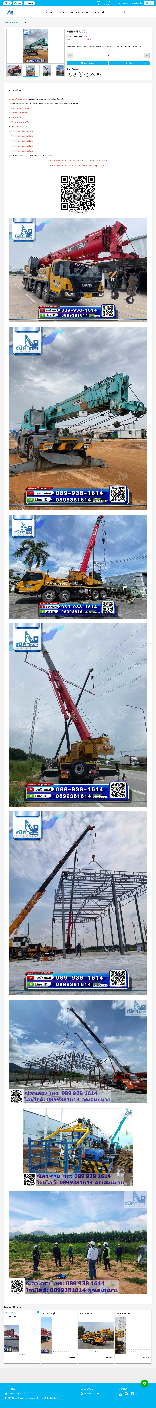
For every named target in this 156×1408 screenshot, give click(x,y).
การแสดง (15, 22)
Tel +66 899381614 (91, 1393)
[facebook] (69, 74)
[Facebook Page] (132, 1394)
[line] (92, 74)
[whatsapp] (86, 74)
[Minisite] (126, 1394)
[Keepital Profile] (121, 1394)
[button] (48, 46)
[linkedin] (81, 74)
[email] (98, 74)
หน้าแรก (6, 22)
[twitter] (75, 74)
